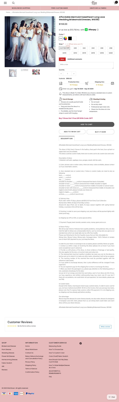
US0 (75, 48)
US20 (111, 53)
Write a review (105, 327)
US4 (93, 48)
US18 (102, 53)
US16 (93, 53)
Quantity (61, 70)
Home (8, 12)
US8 (110, 48)
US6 (101, 48)
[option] (21, 8)
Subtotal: (62, 78)
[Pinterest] (80, 343)
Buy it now (100, 132)
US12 (75, 53)
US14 (84, 53)
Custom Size (64, 48)
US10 (64, 53)
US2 (84, 48)
